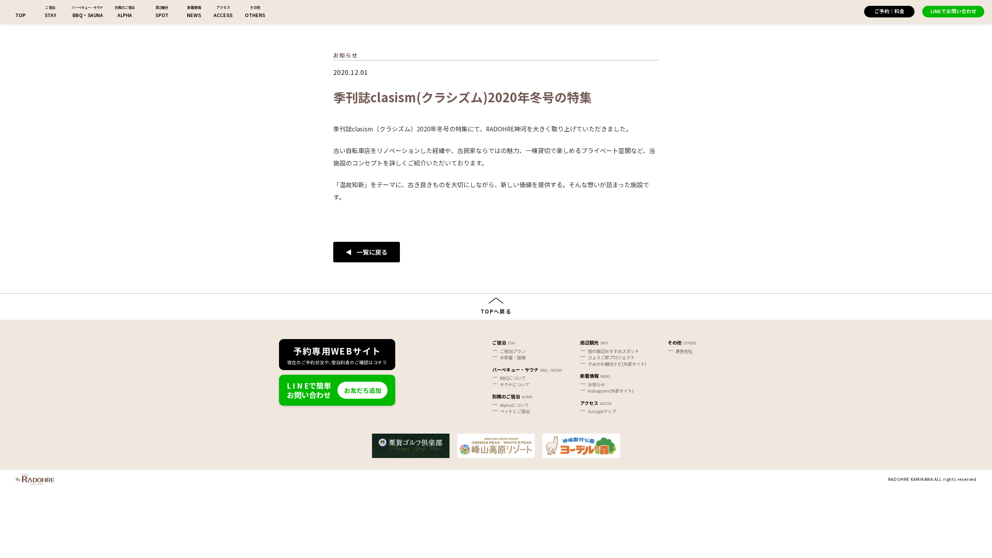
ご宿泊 (499, 342)
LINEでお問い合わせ (953, 11)
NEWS (194, 15)
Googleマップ (602, 411)
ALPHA (124, 15)
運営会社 (683, 351)
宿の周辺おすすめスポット (613, 351)
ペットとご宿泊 (515, 411)
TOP (20, 15)
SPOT (161, 15)
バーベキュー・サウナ (515, 369)
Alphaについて (514, 405)
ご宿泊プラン (512, 351)
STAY (50, 15)
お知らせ (596, 384)
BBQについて (513, 378)
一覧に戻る (372, 252)
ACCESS (223, 15)
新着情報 (589, 375)
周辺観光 (589, 342)
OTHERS (255, 15)
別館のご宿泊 (506, 396)
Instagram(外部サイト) (611, 391)
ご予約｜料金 (889, 11)
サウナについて (515, 384)
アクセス (589, 403)
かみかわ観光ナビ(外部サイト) (617, 364)
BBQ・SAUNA (87, 15)
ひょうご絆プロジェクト (611, 357)
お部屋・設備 (512, 357)
